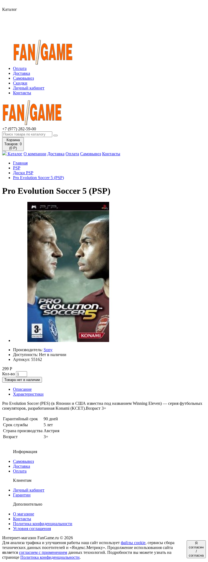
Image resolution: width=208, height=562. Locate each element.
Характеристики (28, 394)
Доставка (21, 73)
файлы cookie (133, 542)
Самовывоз (23, 78)
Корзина (13, 144)
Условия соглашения (32, 528)
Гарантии (22, 495)
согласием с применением (43, 552)
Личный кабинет (28, 88)
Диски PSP (23, 172)
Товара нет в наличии (22, 380)
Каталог (14, 153)
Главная (20, 163)
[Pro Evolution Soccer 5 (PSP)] (68, 340)
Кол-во (8, 374)
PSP (16, 168)
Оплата (20, 68)
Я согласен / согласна (196, 549)
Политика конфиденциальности (42, 523)
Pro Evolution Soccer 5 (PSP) (38, 177)
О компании (35, 153)
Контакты (22, 93)
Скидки (20, 83)
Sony (48, 349)
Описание (22, 389)
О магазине (23, 514)
